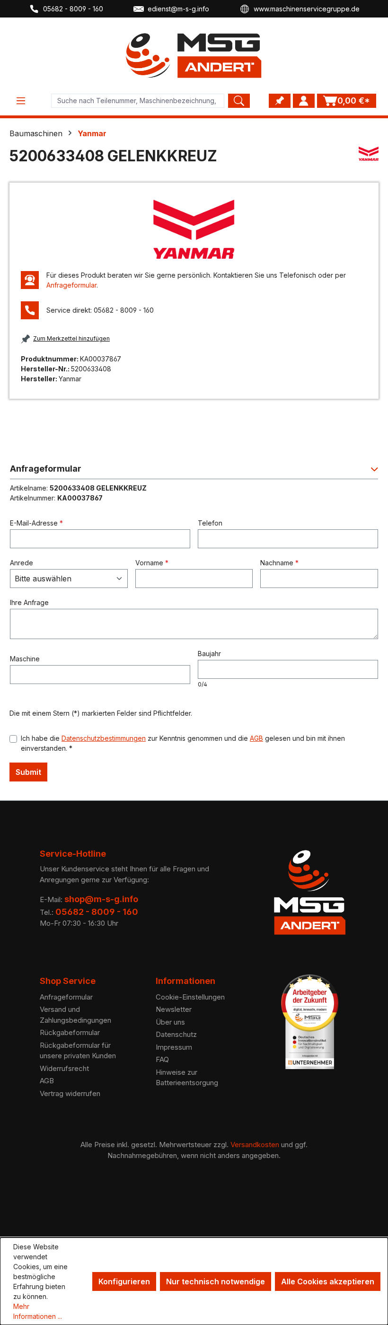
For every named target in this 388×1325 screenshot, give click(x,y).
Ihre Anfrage (29, 602)
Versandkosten (254, 1144)
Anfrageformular (71, 285)
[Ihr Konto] (304, 101)
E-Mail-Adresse (36, 523)
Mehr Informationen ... (37, 1311)
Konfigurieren (124, 1281)
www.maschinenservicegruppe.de (307, 9)
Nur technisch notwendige (215, 1281)
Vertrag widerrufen (70, 1093)
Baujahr (209, 653)
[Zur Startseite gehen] (194, 55)
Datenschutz (176, 1034)
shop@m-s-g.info (101, 899)
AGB (256, 738)
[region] (194, 229)
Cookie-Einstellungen (190, 996)
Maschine (25, 659)
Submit (28, 772)
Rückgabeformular (70, 1032)
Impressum (174, 1047)
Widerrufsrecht (64, 1068)
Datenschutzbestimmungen (104, 738)
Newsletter (174, 1009)
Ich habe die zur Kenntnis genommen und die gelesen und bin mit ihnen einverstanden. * (183, 743)
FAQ (162, 1059)
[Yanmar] (369, 160)
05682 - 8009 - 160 (73, 9)
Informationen (185, 981)
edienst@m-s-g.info (178, 9)
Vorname (151, 563)
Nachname (279, 563)
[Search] (239, 101)
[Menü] (20, 101)
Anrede (21, 563)
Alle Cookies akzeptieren (327, 1281)
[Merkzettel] (280, 101)
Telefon (210, 523)
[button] (194, 471)
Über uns (170, 1022)
